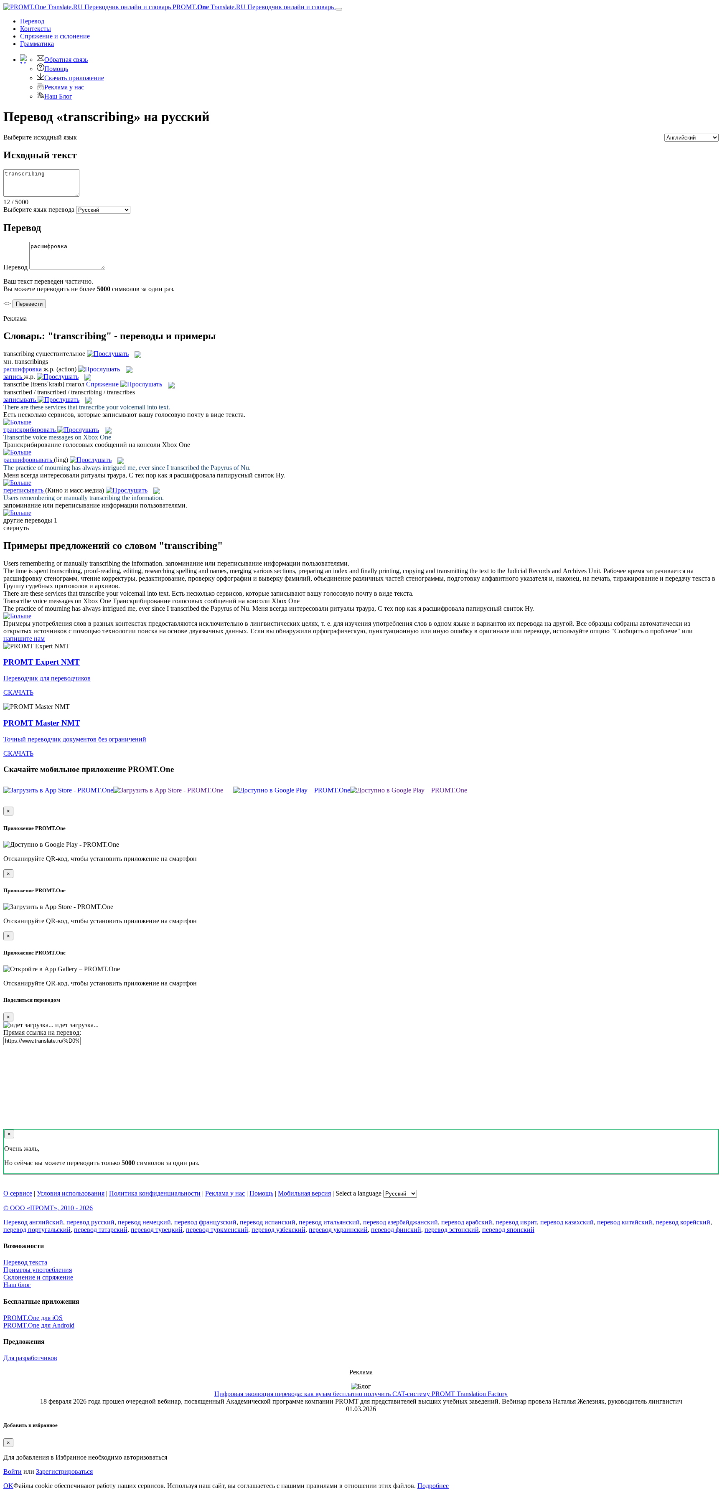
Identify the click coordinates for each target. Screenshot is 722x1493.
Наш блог (17, 1284)
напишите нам (24, 638)
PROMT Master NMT (41, 723)
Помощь (56, 68)
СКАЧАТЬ (18, 692)
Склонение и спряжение (38, 1277)
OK (8, 1485)
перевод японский (508, 1229)
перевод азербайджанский (400, 1222)
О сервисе (17, 1193)
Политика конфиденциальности (155, 1193)
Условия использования (70, 1193)
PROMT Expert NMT (41, 662)
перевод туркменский (217, 1229)
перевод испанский (267, 1222)
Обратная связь (66, 59)
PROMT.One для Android (38, 1325)
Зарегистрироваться (64, 1471)
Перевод (32, 21)
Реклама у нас (64, 87)
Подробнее (433, 1485)
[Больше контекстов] (17, 422)
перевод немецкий (144, 1222)
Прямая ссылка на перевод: (42, 1032)
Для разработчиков (30, 1357)
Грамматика (37, 43)
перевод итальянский (329, 1222)
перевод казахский (567, 1222)
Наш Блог (58, 96)
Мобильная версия (304, 1193)
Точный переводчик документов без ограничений (74, 739)
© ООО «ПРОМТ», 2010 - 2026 (48, 1207)
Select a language (358, 1193)
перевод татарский (100, 1229)
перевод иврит (516, 1222)
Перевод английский (33, 1222)
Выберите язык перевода (38, 209)
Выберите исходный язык (40, 137)
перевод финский (396, 1229)
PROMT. (252, 6)
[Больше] (17, 616)
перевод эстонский (452, 1229)
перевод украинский (338, 1229)
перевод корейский (683, 1222)
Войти (12, 1471)
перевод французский (205, 1222)
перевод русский (90, 1222)
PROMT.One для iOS (33, 1317)
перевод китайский (624, 1222)
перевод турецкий (157, 1229)
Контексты (35, 28)
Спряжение (55, 36)
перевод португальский (37, 1229)
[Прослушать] (108, 353)
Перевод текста (25, 1262)
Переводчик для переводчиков (47, 678)
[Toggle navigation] (339, 9)
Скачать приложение (74, 77)
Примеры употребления (37, 1269)
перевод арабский (466, 1222)
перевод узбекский (278, 1229)
